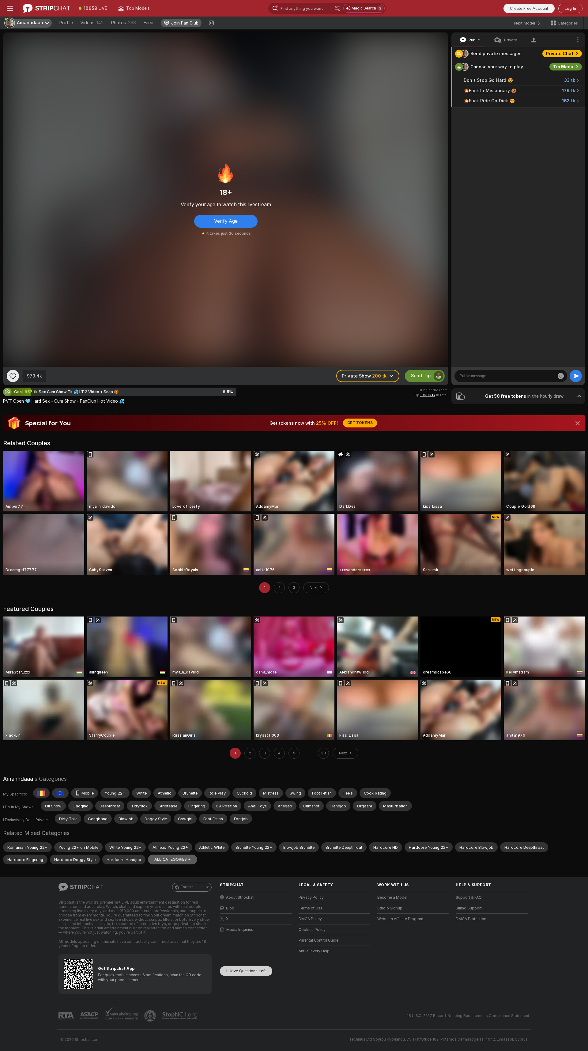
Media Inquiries (239, 930)
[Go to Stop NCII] (180, 1015)
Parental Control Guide (318, 940)
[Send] (576, 376)
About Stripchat (240, 897)
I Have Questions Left (246, 971)
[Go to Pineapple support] (150, 1016)
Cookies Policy (312, 930)
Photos (123, 22)
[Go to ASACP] (90, 1015)
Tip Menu (563, 66)
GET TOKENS (360, 423)
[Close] (577, 423)
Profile (66, 22)
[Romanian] (41, 793)
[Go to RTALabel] (66, 1016)
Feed (148, 22)
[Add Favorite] (13, 376)
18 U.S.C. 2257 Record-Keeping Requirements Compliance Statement (468, 1016)
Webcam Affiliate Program (400, 919)
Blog (230, 908)
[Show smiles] (560, 376)
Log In (570, 8)
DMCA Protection (471, 919)
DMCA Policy (310, 919)
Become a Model (392, 897)
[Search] (338, 8)
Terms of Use (310, 908)
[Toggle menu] (10, 8)
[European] (60, 793)
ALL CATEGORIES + (172, 859)
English (187, 887)
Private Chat (559, 53)
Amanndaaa (18, 779)
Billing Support (469, 908)
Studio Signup (389, 908)
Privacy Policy (311, 897)
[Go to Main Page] (46, 8)
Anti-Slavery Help (314, 951)
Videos (92, 22)
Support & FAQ (469, 897)
